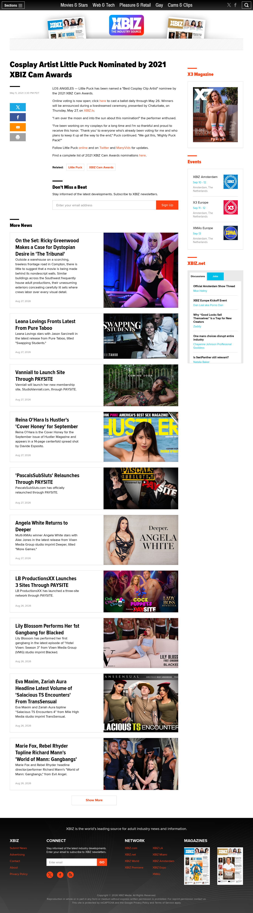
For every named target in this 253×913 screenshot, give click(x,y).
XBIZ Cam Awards (101, 167)
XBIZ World (132, 861)
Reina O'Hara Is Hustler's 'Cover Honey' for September (46, 423)
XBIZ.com (131, 848)
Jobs (215, 276)
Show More (94, 800)
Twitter (104, 147)
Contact (15, 861)
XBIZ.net (196, 263)
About (14, 867)
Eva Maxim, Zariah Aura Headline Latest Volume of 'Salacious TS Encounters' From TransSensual (43, 691)
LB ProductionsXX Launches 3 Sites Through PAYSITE (45, 581)
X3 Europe (200, 202)
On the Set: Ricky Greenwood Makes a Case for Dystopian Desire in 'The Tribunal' (47, 247)
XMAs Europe (203, 228)
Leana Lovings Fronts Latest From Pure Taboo (45, 324)
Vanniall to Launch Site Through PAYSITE (40, 375)
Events (194, 161)
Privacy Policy (19, 874)
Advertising (17, 854)
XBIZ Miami (160, 854)
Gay (159, 5)
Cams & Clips (180, 5)
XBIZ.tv (89, 110)
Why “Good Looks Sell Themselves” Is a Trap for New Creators (212, 318)
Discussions (198, 276)
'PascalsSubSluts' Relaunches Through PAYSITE (47, 478)
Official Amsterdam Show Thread (214, 286)
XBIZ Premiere (134, 867)
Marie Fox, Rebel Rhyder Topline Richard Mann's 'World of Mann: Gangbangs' (46, 752)
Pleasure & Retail (135, 5)
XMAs (156, 874)
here (102, 100)
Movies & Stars (74, 5)
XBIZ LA (158, 848)
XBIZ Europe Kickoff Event (210, 300)
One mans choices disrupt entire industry (213, 338)
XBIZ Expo (159, 867)
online (83, 147)
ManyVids (123, 147)
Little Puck (75, 167)
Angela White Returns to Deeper (41, 526)
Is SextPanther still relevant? (211, 357)
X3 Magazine (201, 74)
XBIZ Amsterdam (205, 176)
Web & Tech (104, 5)
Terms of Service (164, 902)
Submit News (18, 848)
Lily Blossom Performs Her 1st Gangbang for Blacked (47, 629)
